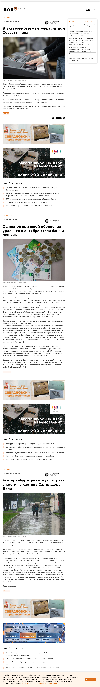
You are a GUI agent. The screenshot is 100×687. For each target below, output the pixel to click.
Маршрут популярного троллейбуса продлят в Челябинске (30, 444)
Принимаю (90, 679)
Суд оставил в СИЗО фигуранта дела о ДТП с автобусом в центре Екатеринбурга (32, 189)
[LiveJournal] (64, 118)
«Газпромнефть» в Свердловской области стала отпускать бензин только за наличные (82, 27)
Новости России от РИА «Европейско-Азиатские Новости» (10, 9)
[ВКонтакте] (53, 118)
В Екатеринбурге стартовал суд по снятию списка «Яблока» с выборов (35, 453)
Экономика (6, 372)
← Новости (7, 17)
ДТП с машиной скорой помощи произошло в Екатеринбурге (31, 199)
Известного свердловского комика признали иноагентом (29, 206)
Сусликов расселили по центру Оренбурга (81, 59)
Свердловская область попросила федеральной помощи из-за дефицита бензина (35, 448)
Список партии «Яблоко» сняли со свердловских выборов (29, 658)
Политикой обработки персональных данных (40, 683)
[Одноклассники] (56, 118)
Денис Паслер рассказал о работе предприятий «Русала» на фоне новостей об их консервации (33, 654)
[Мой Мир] (61, 118)
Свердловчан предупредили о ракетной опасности (26, 202)
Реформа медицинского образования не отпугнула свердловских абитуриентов (32, 669)
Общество (6, 590)
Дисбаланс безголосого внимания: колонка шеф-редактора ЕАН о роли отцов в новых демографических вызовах (82, 41)
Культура (6, 113)
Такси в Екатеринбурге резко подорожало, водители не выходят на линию (33, 663)
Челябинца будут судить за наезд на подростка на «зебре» (30, 456)
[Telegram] (58, 118)
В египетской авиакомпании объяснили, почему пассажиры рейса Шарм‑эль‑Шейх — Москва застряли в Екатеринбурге (32, 195)
